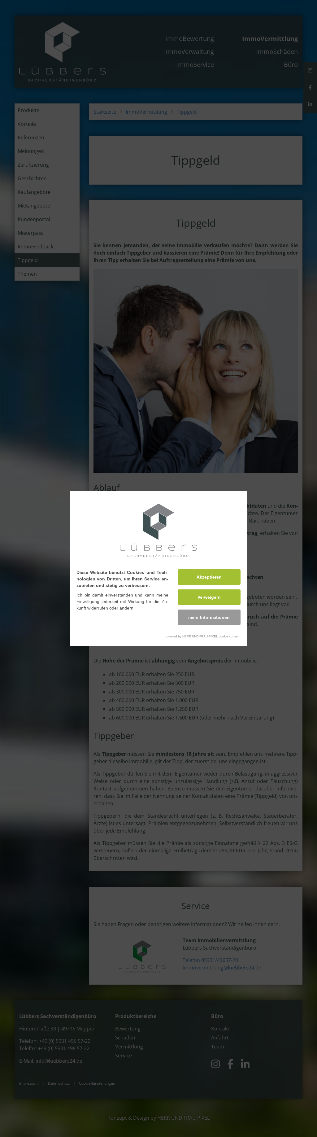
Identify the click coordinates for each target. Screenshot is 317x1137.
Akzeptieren (209, 577)
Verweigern (209, 597)
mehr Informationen (209, 617)
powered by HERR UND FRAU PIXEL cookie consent (203, 636)
